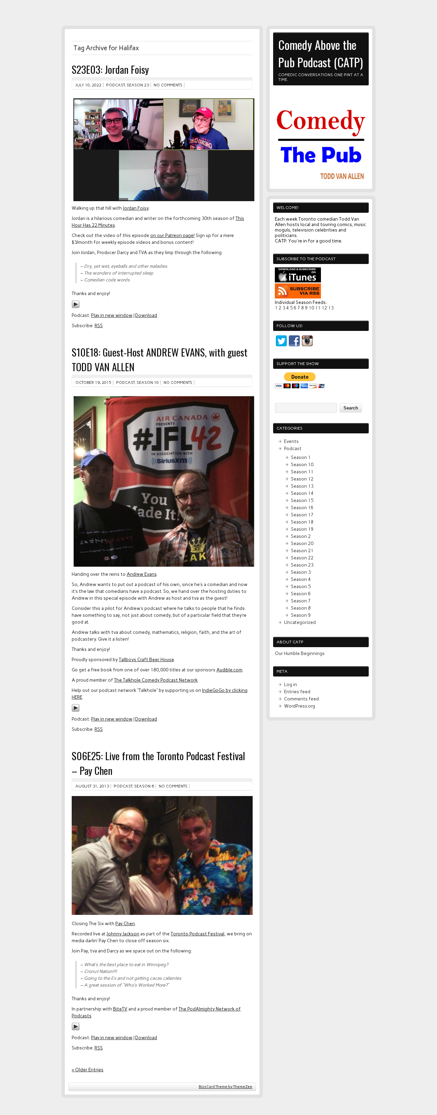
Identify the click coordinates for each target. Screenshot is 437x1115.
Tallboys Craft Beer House (146, 659)
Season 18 (302, 522)
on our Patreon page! (172, 235)
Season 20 (302, 543)
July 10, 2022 (88, 85)
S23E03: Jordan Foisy (110, 69)
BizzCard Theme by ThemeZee (225, 1087)
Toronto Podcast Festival (197, 933)
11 (318, 307)
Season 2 (301, 536)
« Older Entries (87, 1069)
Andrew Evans (141, 574)
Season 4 (301, 579)
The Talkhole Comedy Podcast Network (156, 680)
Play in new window (111, 315)
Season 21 (302, 550)
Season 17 (302, 514)
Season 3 (301, 572)
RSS (99, 325)
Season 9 (301, 615)
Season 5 (301, 586)
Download (146, 315)
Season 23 (138, 85)
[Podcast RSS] (298, 296)
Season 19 (302, 529)
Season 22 (302, 557)
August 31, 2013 (92, 786)
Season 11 (302, 471)
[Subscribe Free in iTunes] (298, 280)
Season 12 (302, 479)
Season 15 (302, 500)
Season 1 (301, 457)
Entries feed (297, 691)
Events (291, 441)
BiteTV (120, 1009)
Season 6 (144, 786)
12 (324, 307)
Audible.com (229, 669)
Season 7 (301, 600)
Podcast (115, 85)
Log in (290, 684)
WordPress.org (299, 706)
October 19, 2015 (93, 382)
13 (331, 307)
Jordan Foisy (136, 208)
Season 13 (302, 486)
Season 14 (302, 493)
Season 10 (148, 382)
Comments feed (301, 698)
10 (311, 307)
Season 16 (302, 507)
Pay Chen (125, 923)
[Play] (76, 306)
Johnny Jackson (123, 933)
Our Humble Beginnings (300, 653)
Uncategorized (300, 622)
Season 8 (301, 608)
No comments (168, 85)
